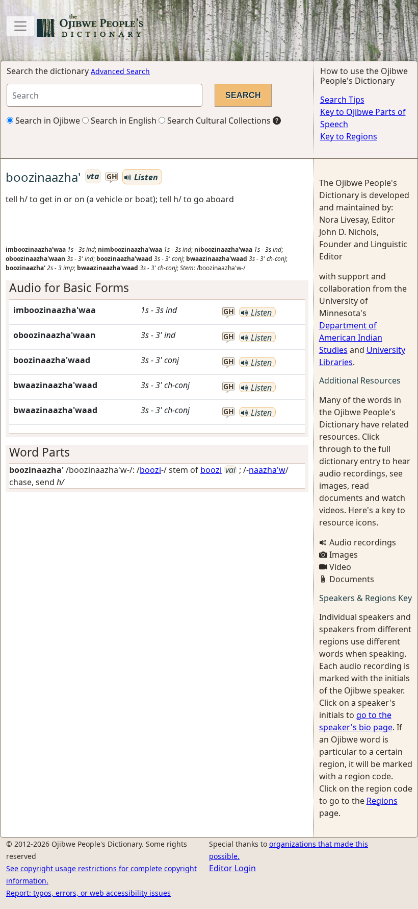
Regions (382, 800)
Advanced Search (120, 71)
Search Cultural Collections (218, 120)
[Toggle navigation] (20, 26)
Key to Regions (348, 136)
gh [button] (112, 177)
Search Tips (342, 99)
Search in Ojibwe (46, 120)
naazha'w (267, 469)
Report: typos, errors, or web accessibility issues (88, 893)
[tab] (157, 288)
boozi (150, 469)
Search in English (122, 120)
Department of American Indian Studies (350, 337)
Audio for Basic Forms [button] (69, 288)
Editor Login (232, 868)
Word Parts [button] (39, 452)
